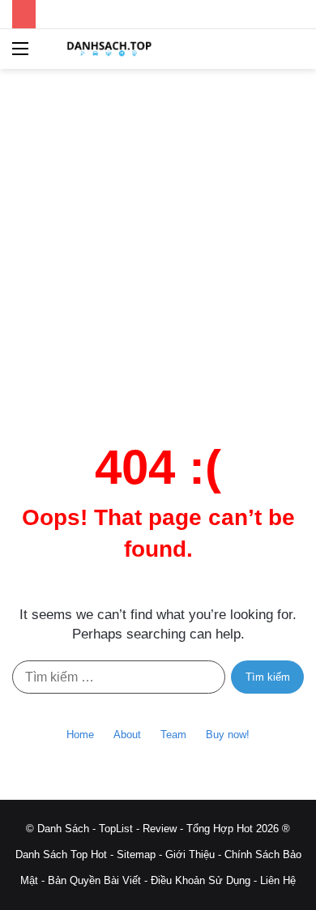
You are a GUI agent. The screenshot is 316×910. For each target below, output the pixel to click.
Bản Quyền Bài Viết (94, 880)
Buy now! (228, 734)
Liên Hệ (278, 880)
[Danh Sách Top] (105, 49)
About (127, 734)
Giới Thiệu (190, 854)
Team (173, 734)
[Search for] (296, 54)
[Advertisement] (158, 251)
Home (80, 734)
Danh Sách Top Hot (61, 854)
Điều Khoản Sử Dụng (200, 880)
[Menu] (20, 54)
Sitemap (136, 854)
